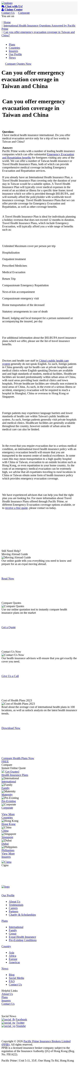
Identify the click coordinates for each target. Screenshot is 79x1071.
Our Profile (15, 54)
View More (8, 814)
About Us (14, 901)
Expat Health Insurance (22, 936)
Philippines (7, 850)
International (8, 781)
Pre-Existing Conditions (23, 940)
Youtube (21, 1026)
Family (5, 788)
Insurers (13, 51)
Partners (13, 911)
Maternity (7, 794)
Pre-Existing (8, 801)
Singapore (7, 837)
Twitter (20, 1022)
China (4, 830)
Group (12, 933)
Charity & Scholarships (22, 914)
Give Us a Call (10, 676)
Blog (12, 974)
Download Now (10, 728)
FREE (5, 761)
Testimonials (16, 904)
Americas (14, 962)
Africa (12, 955)
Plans (12, 44)
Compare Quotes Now (18, 63)
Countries (14, 47)
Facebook (21, 1019)
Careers (13, 908)
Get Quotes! (12, 771)
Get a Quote (8, 627)
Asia (11, 952)
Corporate (24, 12)
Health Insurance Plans (14, 775)
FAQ (12, 981)
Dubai (5, 843)
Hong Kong (8, 824)
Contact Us (8, 12)
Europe (13, 959)
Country (6, 946)
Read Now (7, 578)
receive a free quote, (16, 507)
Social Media (16, 978)
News (12, 57)
